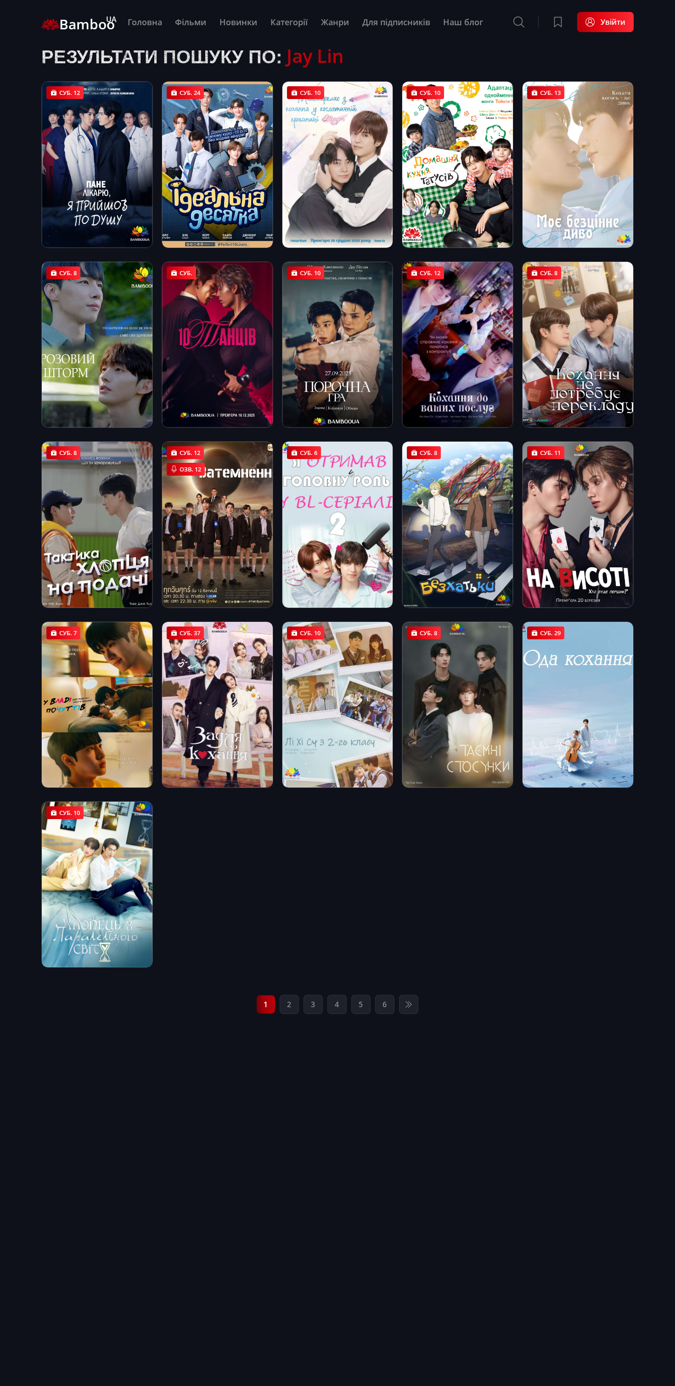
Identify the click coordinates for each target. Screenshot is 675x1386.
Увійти (613, 22)
